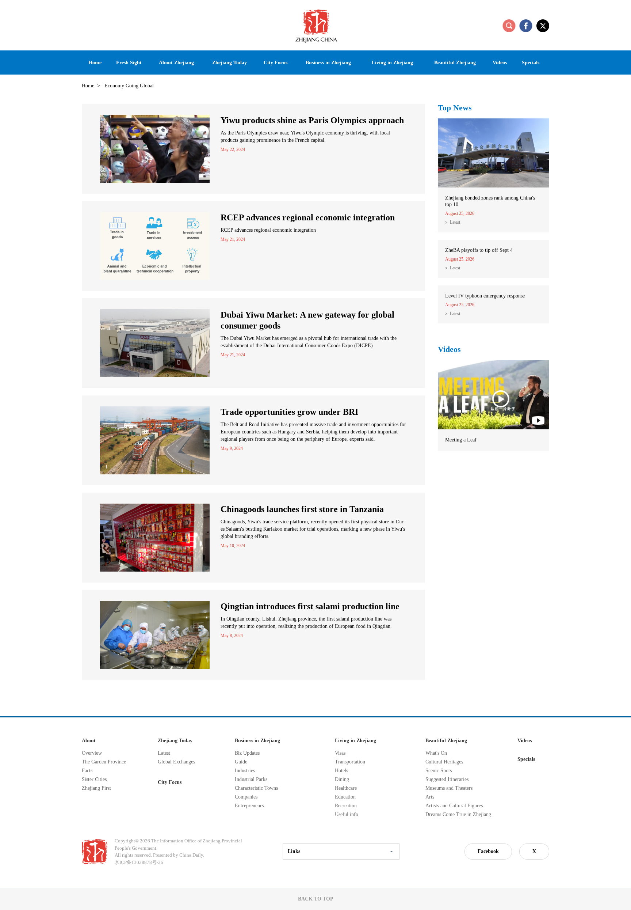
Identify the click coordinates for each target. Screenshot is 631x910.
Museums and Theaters (449, 788)
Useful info (346, 814)
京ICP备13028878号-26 (139, 862)
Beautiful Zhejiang (446, 740)
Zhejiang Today (175, 740)
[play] (493, 363)
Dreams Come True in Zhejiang (458, 814)
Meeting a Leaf (461, 440)
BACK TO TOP (315, 899)
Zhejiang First (96, 788)
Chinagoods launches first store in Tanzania (302, 509)
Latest (455, 222)
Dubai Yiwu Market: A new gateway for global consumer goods (307, 320)
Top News (455, 107)
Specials (526, 759)
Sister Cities (94, 779)
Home (88, 85)
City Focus (169, 782)
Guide (241, 762)
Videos (449, 349)
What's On (436, 753)
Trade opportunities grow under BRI (289, 412)
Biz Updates (247, 753)
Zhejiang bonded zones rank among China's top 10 (490, 201)
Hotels (341, 770)
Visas (340, 753)
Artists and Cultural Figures (454, 805)
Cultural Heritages (444, 762)
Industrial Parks (251, 779)
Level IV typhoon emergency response (485, 296)
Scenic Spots (438, 770)
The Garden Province (104, 762)
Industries (245, 770)
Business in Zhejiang (257, 740)
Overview (92, 753)
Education (345, 797)
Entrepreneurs (249, 805)
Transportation (350, 762)
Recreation (346, 805)
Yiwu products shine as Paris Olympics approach (312, 120)
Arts (429, 797)
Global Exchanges (176, 762)
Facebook (488, 851)
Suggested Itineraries (447, 779)
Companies (246, 797)
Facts (87, 770)
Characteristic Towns (256, 788)
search (509, 25)
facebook (525, 25)
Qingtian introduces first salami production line (310, 606)
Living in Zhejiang (355, 740)
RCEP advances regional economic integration (308, 217)
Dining (342, 779)
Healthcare (346, 788)
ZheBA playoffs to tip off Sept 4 (479, 250)
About (89, 740)
